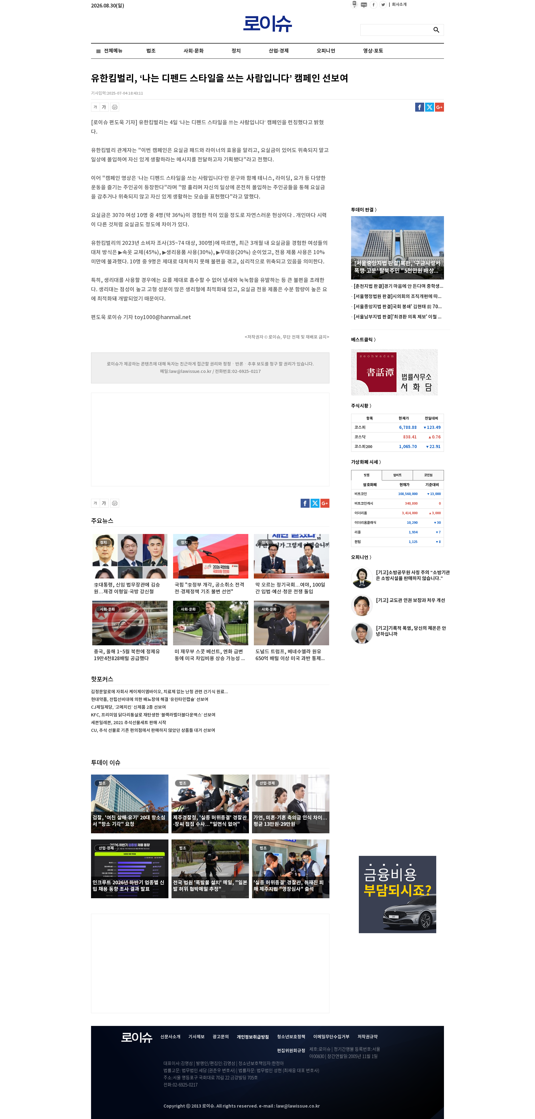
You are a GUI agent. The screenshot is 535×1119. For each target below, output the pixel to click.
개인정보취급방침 (253, 1037)
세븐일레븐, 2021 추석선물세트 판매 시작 (128, 722)
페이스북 (419, 107)
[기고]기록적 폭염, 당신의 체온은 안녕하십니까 (411, 631)
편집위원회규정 (291, 1050)
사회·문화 (194, 51)
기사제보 (197, 1037)
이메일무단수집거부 (331, 1037)
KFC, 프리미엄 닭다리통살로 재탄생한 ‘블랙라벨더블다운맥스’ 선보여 (153, 715)
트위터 (429, 107)
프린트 (114, 107)
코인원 (428, 475)
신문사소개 (170, 1037)
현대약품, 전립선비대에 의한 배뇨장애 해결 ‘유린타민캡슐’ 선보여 (149, 699)
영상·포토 (373, 51)
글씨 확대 (104, 107)
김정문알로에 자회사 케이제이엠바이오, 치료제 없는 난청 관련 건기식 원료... (159, 691)
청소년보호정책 (291, 1037)
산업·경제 (279, 51)
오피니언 (326, 51)
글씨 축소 (95, 107)
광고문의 (221, 1037)
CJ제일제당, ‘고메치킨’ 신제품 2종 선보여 (128, 707)
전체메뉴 (113, 51)
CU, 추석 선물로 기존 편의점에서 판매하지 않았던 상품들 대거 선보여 (153, 730)
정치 (236, 51)
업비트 (397, 475)
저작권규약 (368, 1037)
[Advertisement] (153, 438)
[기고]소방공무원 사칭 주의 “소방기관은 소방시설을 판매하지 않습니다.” (413, 575)
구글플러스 (439, 107)
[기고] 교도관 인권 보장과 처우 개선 (410, 600)
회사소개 (398, 4)
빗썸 (366, 475)
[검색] (438, 30)
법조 (151, 51)
